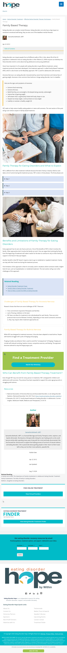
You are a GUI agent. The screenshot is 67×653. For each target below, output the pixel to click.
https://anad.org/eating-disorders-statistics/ (48, 396)
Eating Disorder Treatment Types (17, 286)
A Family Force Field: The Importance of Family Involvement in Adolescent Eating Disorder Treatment (30, 476)
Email (41, 545)
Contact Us (7, 611)
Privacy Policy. (50, 634)
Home (4, 19)
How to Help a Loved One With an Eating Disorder (23, 291)
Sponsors (6, 617)
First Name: (20, 545)
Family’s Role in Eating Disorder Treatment (20, 288)
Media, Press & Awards (41, 611)
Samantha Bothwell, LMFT (33, 432)
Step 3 (8, 192)
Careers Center (39, 620)
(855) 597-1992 (33, 651)
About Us (5, 11)
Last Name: (31, 545)
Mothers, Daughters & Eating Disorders (12, 481)
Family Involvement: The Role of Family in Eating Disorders (18, 478)
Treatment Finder (40, 622)
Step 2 (8, 186)
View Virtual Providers (33, 494)
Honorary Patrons (9, 614)
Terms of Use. (59, 634)
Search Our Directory (33, 365)
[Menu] (61, 4)
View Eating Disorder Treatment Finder (33, 521)
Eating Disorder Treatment (15, 19)
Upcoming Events (40, 617)
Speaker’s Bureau (39, 614)
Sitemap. (43, 634)
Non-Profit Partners (9, 620)
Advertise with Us (9, 622)
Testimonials (38, 608)
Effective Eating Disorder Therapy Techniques (37, 19)
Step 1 (8, 179)
